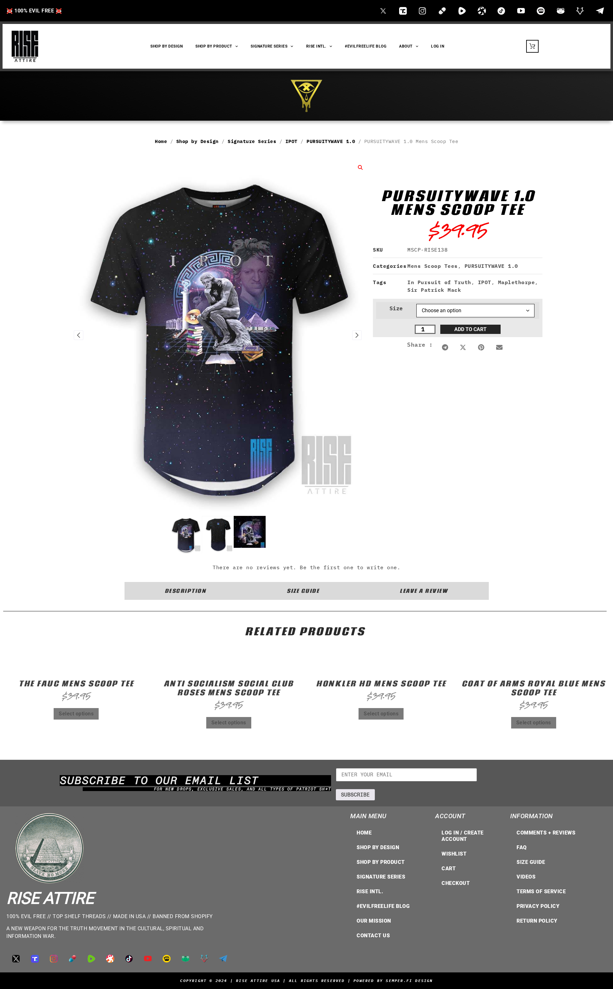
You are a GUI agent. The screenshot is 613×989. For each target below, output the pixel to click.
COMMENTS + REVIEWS (546, 833)
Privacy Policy (538, 906)
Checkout (456, 883)
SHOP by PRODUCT (213, 46)
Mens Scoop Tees (432, 266)
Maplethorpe (516, 282)
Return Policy (537, 921)
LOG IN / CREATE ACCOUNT (463, 836)
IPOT (291, 141)
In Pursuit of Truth (439, 282)
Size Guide (531, 862)
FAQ (522, 847)
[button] (445, 347)
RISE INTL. (316, 46)
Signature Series (269, 46)
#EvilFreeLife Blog (365, 46)
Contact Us (373, 935)
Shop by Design (197, 141)
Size (396, 308)
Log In (437, 46)
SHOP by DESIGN (166, 46)
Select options (76, 714)
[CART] (532, 46)
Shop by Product (381, 862)
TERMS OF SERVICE (541, 891)
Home (161, 141)
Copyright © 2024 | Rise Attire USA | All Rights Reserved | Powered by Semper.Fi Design (306, 980)
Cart (449, 868)
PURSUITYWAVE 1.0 (330, 141)
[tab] (186, 591)
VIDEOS (526, 877)
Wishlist (454, 854)
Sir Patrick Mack (434, 290)
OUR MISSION (374, 921)
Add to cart (470, 329)
